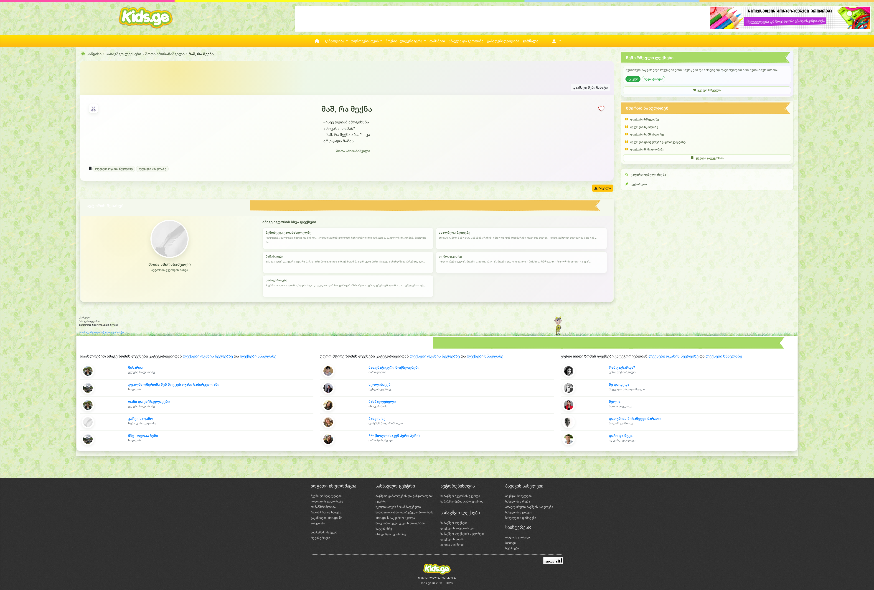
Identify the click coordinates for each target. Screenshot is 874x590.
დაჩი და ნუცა (621, 435)
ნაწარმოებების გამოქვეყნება (461, 501)
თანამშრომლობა (323, 507)
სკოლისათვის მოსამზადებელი (398, 507)
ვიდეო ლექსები (452, 544)
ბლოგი (510, 543)
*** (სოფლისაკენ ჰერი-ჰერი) (394, 435)
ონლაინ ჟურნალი (518, 537)
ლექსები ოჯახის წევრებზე (114, 169)
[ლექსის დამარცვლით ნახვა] (93, 108)
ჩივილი (604, 188)
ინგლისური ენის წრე (391, 534)
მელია (614, 401)
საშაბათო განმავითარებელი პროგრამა (405, 512)
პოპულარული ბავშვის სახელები (529, 507)
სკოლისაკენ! (379, 384)
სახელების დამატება (520, 518)
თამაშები (437, 41)
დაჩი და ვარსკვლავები (149, 401)
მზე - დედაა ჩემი (143, 435)
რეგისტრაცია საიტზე (326, 512)
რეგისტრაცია (653, 79)
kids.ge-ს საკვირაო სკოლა (395, 518)
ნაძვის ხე (377, 418)
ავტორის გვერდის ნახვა (169, 270)
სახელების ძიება (517, 501)
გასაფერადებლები (503, 41)
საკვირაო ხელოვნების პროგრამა (400, 523)
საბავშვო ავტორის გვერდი (460, 496)
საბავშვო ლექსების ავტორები (462, 533)
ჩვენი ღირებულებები (326, 496)
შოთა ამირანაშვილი (165, 53)
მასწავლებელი (382, 401)
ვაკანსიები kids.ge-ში (326, 518)
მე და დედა (619, 384)
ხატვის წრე (384, 528)
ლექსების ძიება (452, 539)
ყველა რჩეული (709, 90)
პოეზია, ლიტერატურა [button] (404, 41)
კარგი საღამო (140, 418)
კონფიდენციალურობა (327, 501)
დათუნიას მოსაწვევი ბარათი (635, 418)
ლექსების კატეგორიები (457, 528)
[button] (556, 41)
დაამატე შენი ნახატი (590, 87)
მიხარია (135, 367)
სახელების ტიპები (518, 512)
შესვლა (633, 79)
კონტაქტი (318, 523)
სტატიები (512, 548)
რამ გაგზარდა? (622, 367)
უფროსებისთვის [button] (365, 41)
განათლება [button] (335, 41)
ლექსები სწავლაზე (152, 169)
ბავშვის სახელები (518, 496)
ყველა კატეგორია (710, 158)
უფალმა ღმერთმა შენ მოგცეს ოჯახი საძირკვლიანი (173, 384)
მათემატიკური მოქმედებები (393, 367)
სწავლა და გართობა (466, 41)
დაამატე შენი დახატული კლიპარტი (101, 332)
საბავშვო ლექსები (123, 53)
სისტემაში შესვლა (324, 532)
